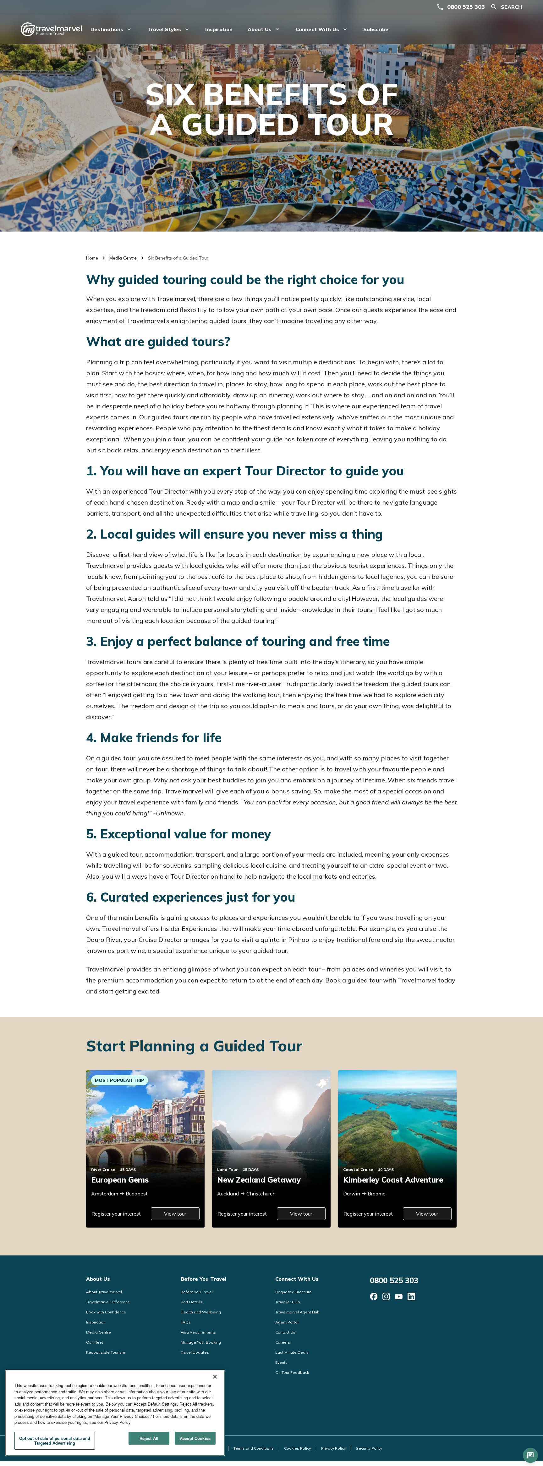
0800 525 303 (466, 6)
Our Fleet (94, 1342)
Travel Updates (195, 1352)
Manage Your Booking (201, 1342)
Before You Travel (203, 1279)
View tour (175, 1214)
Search (511, 7)
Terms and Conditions (253, 1448)
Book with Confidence (106, 1312)
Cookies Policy (297, 1448)
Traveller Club (287, 1302)
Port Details (191, 1302)
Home (92, 258)
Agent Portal (287, 1322)
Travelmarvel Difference (108, 1302)
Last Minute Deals (292, 1352)
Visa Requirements (198, 1332)
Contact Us (285, 1332)
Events (281, 1362)
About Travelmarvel (104, 1292)
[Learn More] (373, 1296)
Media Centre (123, 258)
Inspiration (219, 29)
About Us (98, 1279)
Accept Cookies (195, 1438)
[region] (115, 1413)
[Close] (215, 1377)
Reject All (149, 1438)
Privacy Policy (333, 1448)
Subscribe (375, 29)
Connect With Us (297, 1279)
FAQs (186, 1322)
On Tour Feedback (292, 1372)
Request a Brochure (293, 1292)
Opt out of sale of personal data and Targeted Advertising (54, 1440)
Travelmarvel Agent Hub (297, 1312)
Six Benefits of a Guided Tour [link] (178, 258)
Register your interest (116, 1214)
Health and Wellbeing (201, 1312)
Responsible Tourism (105, 1352)
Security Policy (369, 1448)
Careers (282, 1342)
